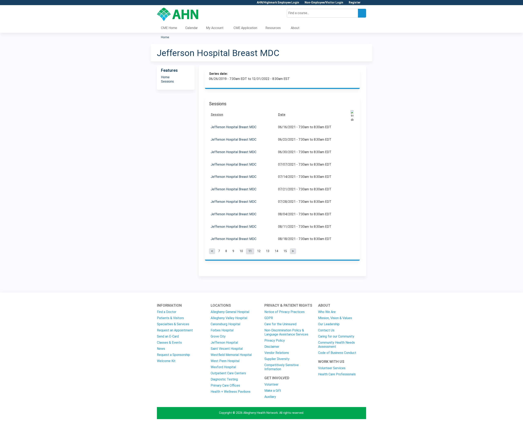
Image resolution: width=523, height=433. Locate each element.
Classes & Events (169, 342)
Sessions (167, 81)
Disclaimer (271, 347)
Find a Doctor (166, 312)
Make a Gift (272, 391)
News (161, 349)
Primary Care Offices (225, 385)
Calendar (191, 28)
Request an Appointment (175, 330)
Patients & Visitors (170, 318)
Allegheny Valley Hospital (229, 318)
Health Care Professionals (337, 374)
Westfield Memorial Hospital (231, 355)
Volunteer (271, 384)
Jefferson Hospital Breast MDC (233, 127)
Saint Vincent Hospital (227, 349)
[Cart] (365, 4)
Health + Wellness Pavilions (230, 392)
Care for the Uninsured (280, 324)
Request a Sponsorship (173, 355)
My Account (215, 28)
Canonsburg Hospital (225, 324)
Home (165, 37)
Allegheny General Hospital (230, 312)
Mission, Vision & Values (335, 318)
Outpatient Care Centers (228, 373)
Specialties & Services (173, 324)
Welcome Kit (166, 361)
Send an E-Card (168, 336)
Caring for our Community (336, 336)
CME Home (169, 28)
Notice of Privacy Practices (284, 312)
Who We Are (327, 312)
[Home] (177, 14)
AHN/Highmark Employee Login (278, 2)
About (295, 28)
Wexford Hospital (223, 367)
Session (217, 115)
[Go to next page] (293, 251)
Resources (273, 28)
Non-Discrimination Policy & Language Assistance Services (286, 332)
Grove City (218, 336)
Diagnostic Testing (224, 379)
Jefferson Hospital (224, 342)
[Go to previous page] (212, 251)
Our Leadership (329, 324)
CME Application (245, 28)
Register (355, 2)
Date (281, 115)
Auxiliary (270, 397)
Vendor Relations (276, 353)
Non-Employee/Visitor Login (324, 2)
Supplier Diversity (276, 359)
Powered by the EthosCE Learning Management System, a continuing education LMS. (351, 426)
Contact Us (326, 330)
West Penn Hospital (225, 361)
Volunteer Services (331, 368)
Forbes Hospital (222, 330)
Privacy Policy (274, 340)
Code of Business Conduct (337, 353)
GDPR (268, 318)
